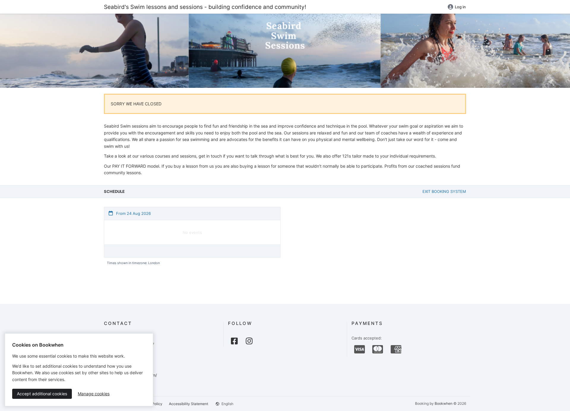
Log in (460, 6)
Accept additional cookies (42, 393)
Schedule (114, 191)
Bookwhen (443, 403)
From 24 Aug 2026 (133, 213)
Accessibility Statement (188, 404)
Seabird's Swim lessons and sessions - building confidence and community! (205, 6)
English (227, 404)
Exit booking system (444, 191)
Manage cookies (94, 393)
